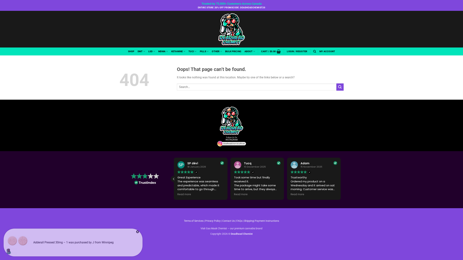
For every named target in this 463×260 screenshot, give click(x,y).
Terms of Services (193, 220)
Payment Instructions (267, 220)
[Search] (314, 51)
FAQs (239, 220)
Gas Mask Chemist (216, 228)
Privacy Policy (213, 220)
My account (327, 51)
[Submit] (340, 86)
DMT (140, 51)
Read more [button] (184, 194)
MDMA (161, 51)
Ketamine (177, 51)
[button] (271, 51)
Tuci (191, 51)
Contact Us (228, 220)
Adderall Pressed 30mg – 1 (50, 242)
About (248, 51)
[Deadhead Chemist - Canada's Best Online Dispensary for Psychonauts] (231, 29)
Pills (203, 51)
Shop (131, 51)
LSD (150, 51)
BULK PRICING (233, 51)
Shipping (249, 220)
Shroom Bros (231, 213)
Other (215, 51)
